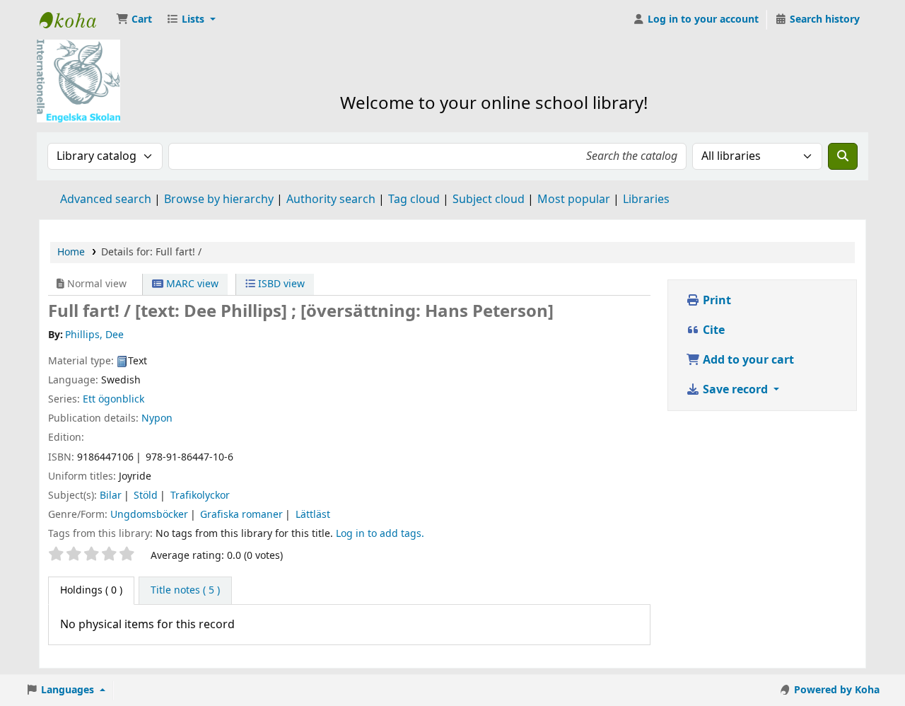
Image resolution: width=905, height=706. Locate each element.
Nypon (157, 418)
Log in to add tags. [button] (380, 533)
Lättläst (313, 514)
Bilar (111, 495)
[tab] (185, 591)
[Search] (843, 156)
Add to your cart (747, 360)
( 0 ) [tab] (91, 590)
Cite (712, 330)
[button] (134, 19)
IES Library (75, 20)
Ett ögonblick (113, 399)
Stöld (146, 495)
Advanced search (105, 199)
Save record (735, 389)
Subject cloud (488, 199)
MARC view (190, 284)
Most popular (573, 199)
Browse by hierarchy (219, 199)
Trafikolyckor (200, 495)
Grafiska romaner (241, 514)
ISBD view (280, 284)
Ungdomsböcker (149, 514)
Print (715, 300)
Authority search (330, 199)
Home (71, 252)
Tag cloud (414, 199)
